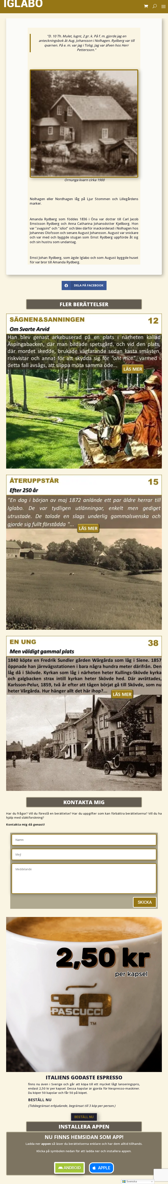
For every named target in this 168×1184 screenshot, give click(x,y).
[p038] (84, 790)
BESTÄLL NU (84, 1117)
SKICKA (145, 902)
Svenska (131, 1181)
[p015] (84, 628)
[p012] (84, 467)
